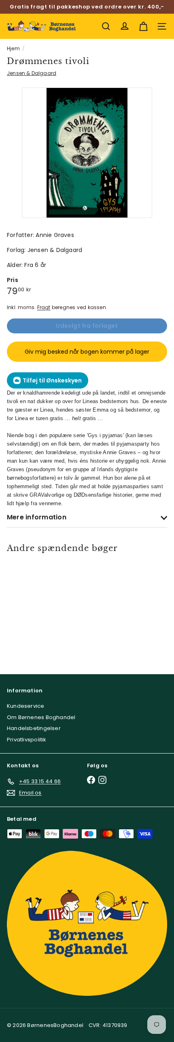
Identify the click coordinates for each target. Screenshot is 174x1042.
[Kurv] (143, 26)
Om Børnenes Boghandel (41, 717)
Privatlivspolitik (27, 739)
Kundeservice (26, 706)
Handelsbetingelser (34, 728)
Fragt (44, 307)
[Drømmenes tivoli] (39, 608)
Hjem (13, 48)
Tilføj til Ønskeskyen (52, 380)
